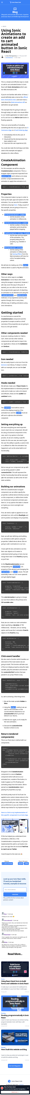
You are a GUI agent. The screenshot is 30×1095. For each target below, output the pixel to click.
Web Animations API (18, 102)
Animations (9, 57)
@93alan (21, 1084)
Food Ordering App (21, 130)
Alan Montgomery (11, 56)
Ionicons (4, 365)
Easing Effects (17, 254)
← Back (3, 26)
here (15, 205)
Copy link (20, 863)
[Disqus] (15, 929)
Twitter (26, 863)
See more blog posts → (15, 1066)
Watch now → (15, 1092)
